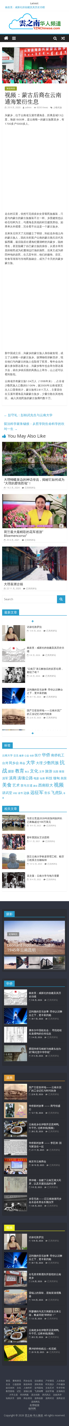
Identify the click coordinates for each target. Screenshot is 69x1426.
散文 (27, 771)
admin (28, 107)
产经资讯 (49, 1380)
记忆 (19, 1391)
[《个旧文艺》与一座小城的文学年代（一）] (13, 725)
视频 (59, 784)
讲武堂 (7, 792)
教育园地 (10, 1391)
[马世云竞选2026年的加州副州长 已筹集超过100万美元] (14, 816)
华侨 (46, 755)
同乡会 (14, 762)
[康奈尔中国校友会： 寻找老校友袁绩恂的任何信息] (15, 1028)
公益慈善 (17, 1384)
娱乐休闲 (10, 1387)
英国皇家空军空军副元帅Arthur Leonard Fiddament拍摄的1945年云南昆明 (34, 945)
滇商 (13, 777)
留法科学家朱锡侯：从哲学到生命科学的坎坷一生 (34, 426)
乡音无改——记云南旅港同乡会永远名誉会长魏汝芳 (45, 1200)
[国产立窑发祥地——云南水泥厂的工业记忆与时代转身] (13, 704)
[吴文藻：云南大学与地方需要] (14, 874)
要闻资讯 (17, 1380)
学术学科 (60, 1387)
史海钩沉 (13, 934)
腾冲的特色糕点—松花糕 (42, 1348)
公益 (26, 755)
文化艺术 (49, 1387)
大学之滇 (13, 1394)
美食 (7, 785)
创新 (32, 755)
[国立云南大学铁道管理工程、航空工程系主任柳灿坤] (14, 854)
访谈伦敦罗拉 (36, 1237)
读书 (20, 793)
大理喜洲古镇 (13, 584)
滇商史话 (60, 1398)
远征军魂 (49, 1391)
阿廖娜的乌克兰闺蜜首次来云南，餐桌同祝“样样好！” (45, 1313)
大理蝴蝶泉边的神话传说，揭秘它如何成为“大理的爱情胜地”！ (34, 481)
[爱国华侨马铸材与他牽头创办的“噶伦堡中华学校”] (15, 1047)
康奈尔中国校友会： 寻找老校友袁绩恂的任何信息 (45, 1031)
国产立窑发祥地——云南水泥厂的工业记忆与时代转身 (44, 705)
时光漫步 (49, 1384)
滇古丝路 (35, 1394)
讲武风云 (46, 1394)
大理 (39, 763)
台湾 (5, 763)
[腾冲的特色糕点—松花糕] (15, 1346)
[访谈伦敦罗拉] (15, 1235)
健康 (21, 755)
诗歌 (15, 793)
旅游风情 (11, 88)
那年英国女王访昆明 (38, 837)
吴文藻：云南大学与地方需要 (43, 875)
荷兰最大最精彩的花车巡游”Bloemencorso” (23, 534)
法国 (55, 771)
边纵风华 (57, 1394)
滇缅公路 (25, 777)
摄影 (11, 771)
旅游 (48, 771)
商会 (22, 763)
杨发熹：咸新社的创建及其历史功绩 (25, 8)
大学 (30, 762)
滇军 (5, 778)
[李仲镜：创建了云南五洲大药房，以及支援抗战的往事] (15, 1178)
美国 (64, 778)
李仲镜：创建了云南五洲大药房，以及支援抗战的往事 (45, 1181)
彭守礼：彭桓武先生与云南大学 (28, 415)
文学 (41, 771)
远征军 (37, 792)
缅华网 (32, 1408)
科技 (49, 778)
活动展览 (38, 1380)
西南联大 (45, 785)
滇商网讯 (35, 1401)
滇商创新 (38, 1398)
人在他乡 (60, 1380)
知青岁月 (10, 1398)
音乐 (47, 793)
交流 (15, 755)
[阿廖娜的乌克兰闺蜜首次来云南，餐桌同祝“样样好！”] (15, 1309)
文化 (34, 771)
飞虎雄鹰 (38, 1391)
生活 (8, 1384)
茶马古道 (27, 785)
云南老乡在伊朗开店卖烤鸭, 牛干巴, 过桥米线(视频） (44, 1126)
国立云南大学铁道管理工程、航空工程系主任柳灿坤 (45, 858)
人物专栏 (28, 1387)
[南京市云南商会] (15, 1159)
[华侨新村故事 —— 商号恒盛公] (15, 1104)
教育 (19, 771)
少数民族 (57, 107)
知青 (42, 778)
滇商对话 (49, 1398)
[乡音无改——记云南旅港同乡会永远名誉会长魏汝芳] (15, 1197)
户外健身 (60, 1384)
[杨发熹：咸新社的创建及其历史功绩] (13, 641)
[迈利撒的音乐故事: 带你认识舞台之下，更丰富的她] (13, 683)
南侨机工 (57, 755)
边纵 (27, 793)
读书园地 (38, 1387)
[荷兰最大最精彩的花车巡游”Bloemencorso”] (34, 496)
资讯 (8, 1380)
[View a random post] (63, 38)
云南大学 (7, 755)
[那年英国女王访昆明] (14, 835)
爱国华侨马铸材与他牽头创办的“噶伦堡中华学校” (45, 1050)
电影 (36, 778)
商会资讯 (28, 1398)
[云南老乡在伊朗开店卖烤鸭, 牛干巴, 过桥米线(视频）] (15, 1122)
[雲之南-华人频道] (6, 38)
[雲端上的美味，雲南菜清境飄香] (15, 1291)
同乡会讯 (28, 1380)
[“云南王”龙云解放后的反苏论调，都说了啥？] (13, 662)
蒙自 (35, 785)
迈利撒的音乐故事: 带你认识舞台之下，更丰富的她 (45, 684)
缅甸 (56, 778)
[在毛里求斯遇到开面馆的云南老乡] (15, 1272)
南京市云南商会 (37, 1161)
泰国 (61, 771)
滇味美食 (38, 1384)
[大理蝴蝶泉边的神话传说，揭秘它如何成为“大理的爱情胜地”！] (34, 444)
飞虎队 (57, 792)
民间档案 (24, 1394)
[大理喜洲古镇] (34, 549)
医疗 (38, 755)
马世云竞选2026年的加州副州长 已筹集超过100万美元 (44, 820)
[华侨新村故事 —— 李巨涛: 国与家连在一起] (15, 1141)
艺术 (16, 785)
